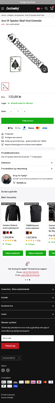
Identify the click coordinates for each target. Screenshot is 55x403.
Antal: (3, 111)
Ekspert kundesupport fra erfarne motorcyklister (23, 145)
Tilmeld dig (10, 346)
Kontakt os (21, 182)
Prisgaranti (9, 134)
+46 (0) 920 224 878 (31, 272)
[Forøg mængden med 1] (24, 111)
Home (3, 15)
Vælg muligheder (13, 253)
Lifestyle (10, 15)
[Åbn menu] (2, 9)
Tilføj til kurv (27, 121)
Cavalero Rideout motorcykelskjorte (11, 226)
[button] (8, 240)
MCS (3, 24)
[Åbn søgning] (46, 8)
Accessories (19, 15)
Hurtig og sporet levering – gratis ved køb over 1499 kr (25, 141)
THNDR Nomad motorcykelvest (32, 226)
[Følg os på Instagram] (8, 370)
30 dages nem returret (13, 137)
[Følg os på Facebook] (3, 370)
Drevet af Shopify (7, 398)
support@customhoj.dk (30, 275)
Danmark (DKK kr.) (9, 358)
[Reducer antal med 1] (11, 111)
